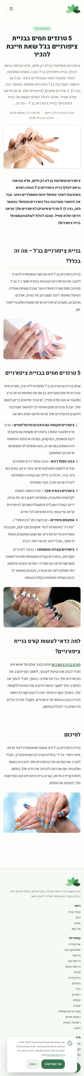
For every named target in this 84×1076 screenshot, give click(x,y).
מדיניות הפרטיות (55, 1054)
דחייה (33, 1064)
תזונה (77, 1028)
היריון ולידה (74, 978)
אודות (77, 923)
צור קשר (76, 929)
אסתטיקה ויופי (42, 28)
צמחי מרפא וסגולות (69, 1011)
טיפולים (76, 983)
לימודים (76, 994)
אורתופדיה (74, 944)
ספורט (77, 1006)
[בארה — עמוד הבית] (73, 8)
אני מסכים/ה (53, 1064)
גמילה (77, 972)
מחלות (77, 1000)
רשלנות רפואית (72, 1022)
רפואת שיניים (73, 1017)
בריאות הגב (74, 961)
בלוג (78, 917)
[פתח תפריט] (11, 8)
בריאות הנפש (73, 966)
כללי (78, 989)
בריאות (77, 955)
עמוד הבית (74, 912)
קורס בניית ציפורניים (66, 664)
